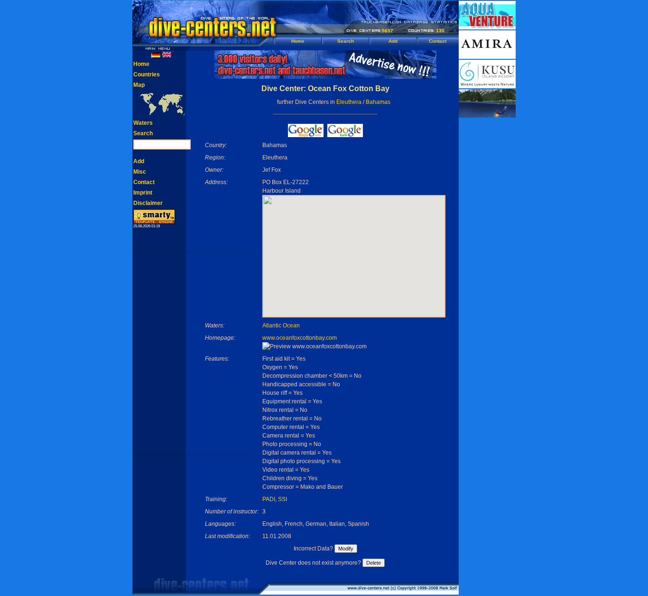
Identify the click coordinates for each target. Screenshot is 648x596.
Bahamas (378, 102)
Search (345, 41)
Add (393, 41)
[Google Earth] (345, 134)
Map (139, 85)
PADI (268, 499)
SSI (282, 499)
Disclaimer (148, 203)
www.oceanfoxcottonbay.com (299, 338)
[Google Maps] (306, 134)
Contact (437, 41)
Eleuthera (348, 102)
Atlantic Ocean (281, 325)
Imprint (142, 192)
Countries (146, 74)
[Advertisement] (487, 261)
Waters (143, 123)
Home (298, 41)
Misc (139, 171)
